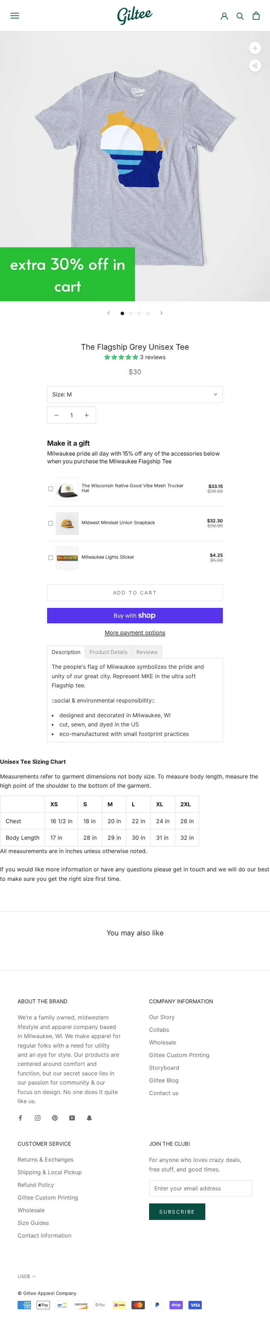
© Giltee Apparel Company (47, 1293)
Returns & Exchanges (45, 1159)
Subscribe (177, 1212)
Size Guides (33, 1222)
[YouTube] (72, 1117)
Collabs (159, 1029)
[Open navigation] (15, 15)
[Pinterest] (55, 1117)
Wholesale (162, 1042)
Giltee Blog (164, 1080)
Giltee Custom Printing (179, 1054)
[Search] (240, 15)
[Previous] (109, 312)
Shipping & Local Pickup (50, 1172)
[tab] (66, 652)
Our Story (162, 1016)
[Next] (161, 312)
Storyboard (164, 1067)
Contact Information (44, 1235)
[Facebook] (20, 1117)
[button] (122, 357)
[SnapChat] (89, 1117)
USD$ (24, 1276)
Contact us (163, 1092)
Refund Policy (36, 1184)
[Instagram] (37, 1117)
